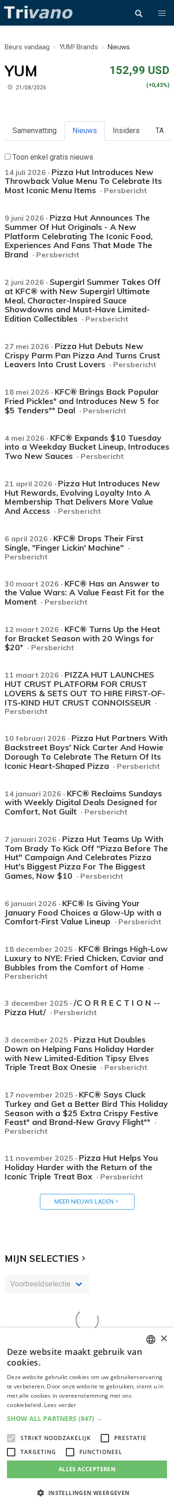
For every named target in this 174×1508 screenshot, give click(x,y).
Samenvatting (35, 130)
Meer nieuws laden (84, 1201)
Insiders (126, 130)
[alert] (87, 1418)
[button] (162, 13)
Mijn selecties (42, 1258)
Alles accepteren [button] (87, 1469)
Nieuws (84, 130)
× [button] (163, 1338)
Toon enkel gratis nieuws (52, 157)
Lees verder (60, 1405)
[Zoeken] (138, 13)
